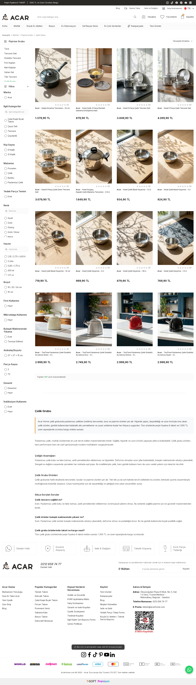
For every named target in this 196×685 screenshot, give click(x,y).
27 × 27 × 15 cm (15, 355)
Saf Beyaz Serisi (90, 26)
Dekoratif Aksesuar (44, 621)
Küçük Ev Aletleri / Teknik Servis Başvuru (112, 618)
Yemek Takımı (41, 592)
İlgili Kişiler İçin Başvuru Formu (81, 619)
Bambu (11, 178)
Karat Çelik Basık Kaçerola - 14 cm (56, 271)
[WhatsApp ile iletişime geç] (189, 670)
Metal (10, 237)
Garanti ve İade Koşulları (78, 607)
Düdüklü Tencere (12, 58)
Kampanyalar (137, 26)
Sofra (4, 26)
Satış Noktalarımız (174, 8)
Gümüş (11, 227)
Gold (10, 223)
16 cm (10, 292)
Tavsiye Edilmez (15, 341)
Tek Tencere (10, 77)
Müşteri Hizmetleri (108, 604)
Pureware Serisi (42, 608)
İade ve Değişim (151, 8)
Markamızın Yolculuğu (12, 592)
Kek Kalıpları (10, 67)
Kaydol (186, 568)
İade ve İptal (106, 608)
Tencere (12, 131)
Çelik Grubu (40, 35)
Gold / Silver (13, 232)
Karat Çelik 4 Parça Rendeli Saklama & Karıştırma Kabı (90, 109)
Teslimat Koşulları (75, 615)
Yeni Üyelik (7, 600)
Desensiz (12, 388)
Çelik (10, 173)
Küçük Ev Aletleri (34, 26)
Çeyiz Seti (12, 126)
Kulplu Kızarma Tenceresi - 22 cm (56, 108)
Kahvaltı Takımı (42, 596)
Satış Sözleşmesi (75, 603)
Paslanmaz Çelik (15, 182)
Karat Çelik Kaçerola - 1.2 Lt (175, 271)
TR (188, 8)
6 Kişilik (11, 150)
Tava (6, 49)
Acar (10, 97)
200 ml (11, 270)
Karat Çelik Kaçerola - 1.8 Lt (134, 271)
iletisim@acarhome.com (154, 607)
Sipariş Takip (134, 8)
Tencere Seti (10, 53)
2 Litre (10, 261)
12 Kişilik (11, 154)
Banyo (52, 26)
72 (9, 374)
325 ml (11, 275)
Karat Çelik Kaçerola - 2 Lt (93, 271)
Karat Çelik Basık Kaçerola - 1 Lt (177, 189)
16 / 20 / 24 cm (15, 287)
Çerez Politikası (74, 624)
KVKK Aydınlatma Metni (78, 599)
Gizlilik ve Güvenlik (76, 595)
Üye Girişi (6, 604)
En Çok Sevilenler (112, 26)
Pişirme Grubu (27, 35)
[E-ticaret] (98, 681)
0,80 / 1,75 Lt (14, 265)
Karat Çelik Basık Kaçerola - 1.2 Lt (137, 189)
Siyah (10, 218)
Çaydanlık (12, 136)
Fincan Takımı (41, 604)
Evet (10, 196)
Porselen (12, 168)
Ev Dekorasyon (68, 26)
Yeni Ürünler (155, 26)
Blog (118, 8)
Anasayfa (6, 35)
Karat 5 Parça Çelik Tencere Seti (136, 108)
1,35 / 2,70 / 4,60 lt (16, 256)
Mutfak (17, 26)
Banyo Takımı (41, 616)
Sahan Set (9, 72)
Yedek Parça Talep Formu (112, 612)
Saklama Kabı (41, 612)
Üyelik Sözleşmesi (76, 611)
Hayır (10, 306)
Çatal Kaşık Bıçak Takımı (16, 120)
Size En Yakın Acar (11, 596)
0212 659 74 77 (50, 564)
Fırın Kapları (9, 63)
